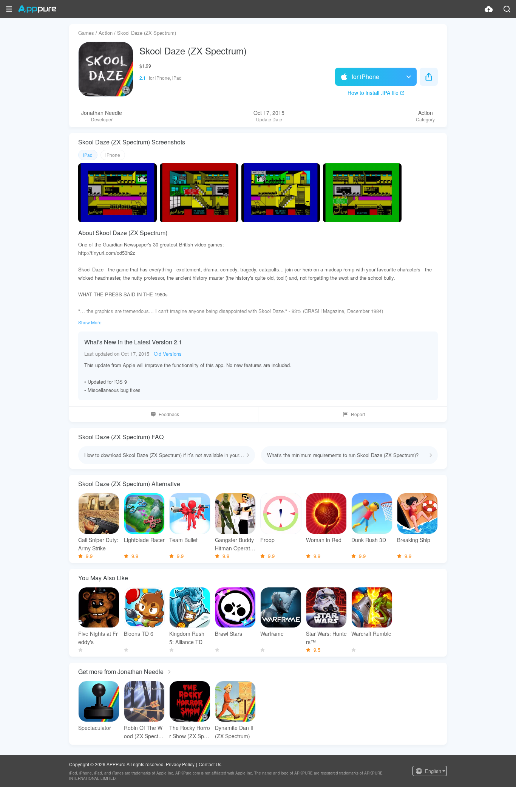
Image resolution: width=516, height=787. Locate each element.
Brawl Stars (228, 633)
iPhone (112, 155)
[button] (9, 9)
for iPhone (365, 76)
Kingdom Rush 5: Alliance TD (186, 638)
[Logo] (37, 9)
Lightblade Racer (144, 540)
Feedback (169, 414)
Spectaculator (94, 727)
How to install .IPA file (373, 92)
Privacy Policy (180, 764)
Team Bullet (183, 540)
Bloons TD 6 (138, 633)
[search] (507, 9)
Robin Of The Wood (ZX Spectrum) (143, 732)
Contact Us (210, 764)
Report (358, 414)
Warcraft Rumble (371, 633)
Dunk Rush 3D (368, 540)
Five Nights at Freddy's (98, 638)
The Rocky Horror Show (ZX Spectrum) (189, 732)
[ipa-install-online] (489, 9)
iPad (88, 155)
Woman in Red (323, 540)
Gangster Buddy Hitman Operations (234, 544)
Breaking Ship (413, 540)
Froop (267, 540)
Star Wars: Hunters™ (326, 638)
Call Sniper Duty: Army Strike (98, 544)
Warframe (272, 633)
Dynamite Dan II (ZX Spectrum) (234, 732)
